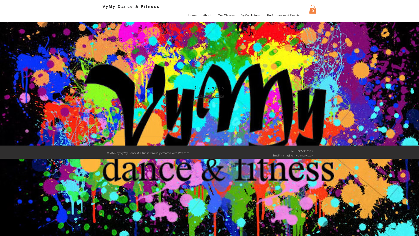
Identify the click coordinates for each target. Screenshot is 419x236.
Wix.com (183, 153)
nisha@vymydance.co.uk (297, 155)
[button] (312, 9)
